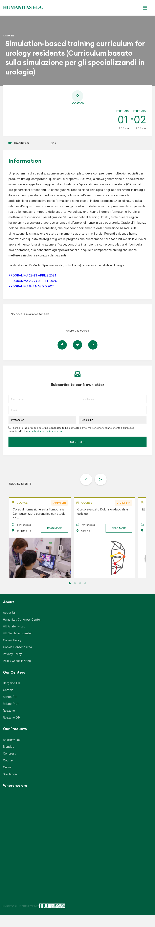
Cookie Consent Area (17, 647)
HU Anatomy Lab (14, 626)
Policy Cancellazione (17, 660)
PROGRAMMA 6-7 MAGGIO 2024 (31, 286)
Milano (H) (10, 696)
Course (8, 760)
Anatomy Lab (12, 739)
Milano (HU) (11, 703)
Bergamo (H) (11, 683)
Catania (8, 690)
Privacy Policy (12, 654)
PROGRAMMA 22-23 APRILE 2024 (32, 275)
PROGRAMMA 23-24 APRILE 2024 (32, 281)
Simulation (10, 774)
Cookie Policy (12, 640)
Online (7, 767)
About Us (9, 612)
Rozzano (9, 710)
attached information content (45, 431)
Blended (8, 746)
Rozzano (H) (11, 717)
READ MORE (54, 528)
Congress (9, 753)
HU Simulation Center (17, 633)
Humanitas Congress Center (22, 619)
